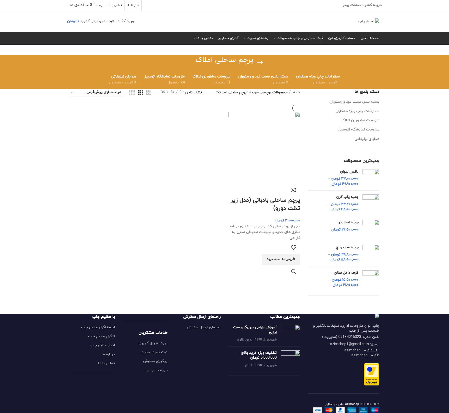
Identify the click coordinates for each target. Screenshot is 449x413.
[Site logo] (368, 20)
